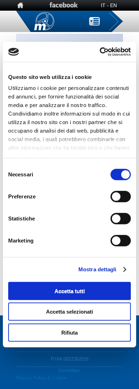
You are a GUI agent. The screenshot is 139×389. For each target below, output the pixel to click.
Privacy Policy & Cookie (41, 377)
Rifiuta (69, 332)
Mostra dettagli (97, 269)
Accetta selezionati (69, 312)
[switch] (120, 196)
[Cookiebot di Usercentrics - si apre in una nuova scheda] (100, 52)
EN (113, 5)
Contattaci (69, 370)
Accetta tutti (70, 291)
